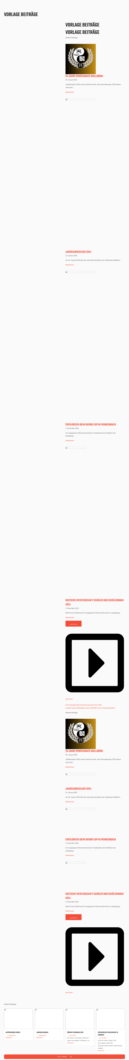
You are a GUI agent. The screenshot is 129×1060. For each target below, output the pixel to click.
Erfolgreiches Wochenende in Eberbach (108, 1033)
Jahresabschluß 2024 (78, 252)
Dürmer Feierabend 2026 (75, 1032)
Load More (74, 624)
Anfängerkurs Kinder (13, 1032)
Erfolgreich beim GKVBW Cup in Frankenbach (91, 424)
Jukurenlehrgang (42, 1032)
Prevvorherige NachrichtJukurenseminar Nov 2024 (84, 705)
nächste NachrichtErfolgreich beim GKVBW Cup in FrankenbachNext (90, 708)
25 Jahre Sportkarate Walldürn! (84, 76)
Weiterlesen (70, 92)
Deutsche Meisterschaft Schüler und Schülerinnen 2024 (95, 602)
